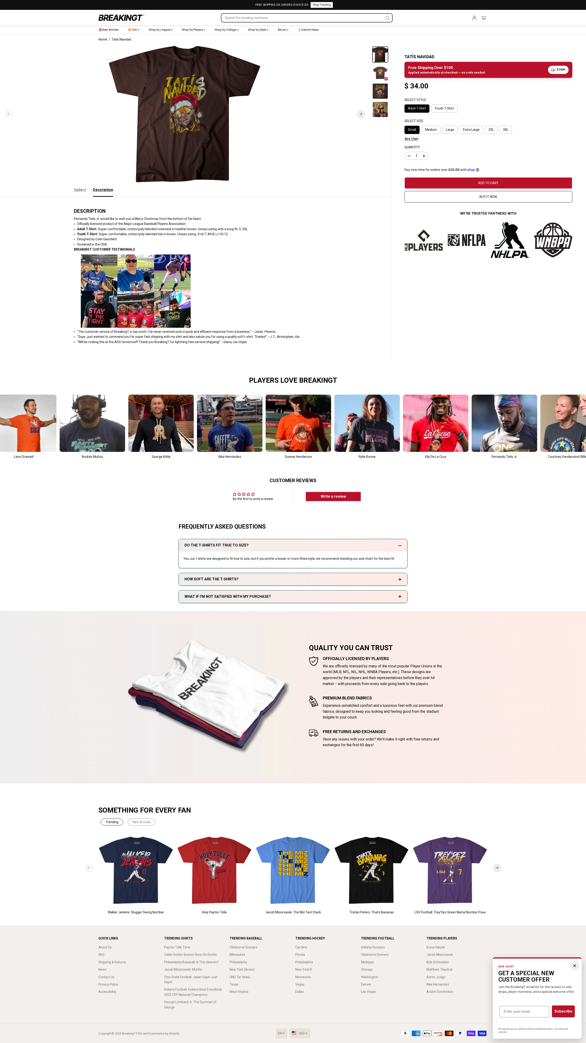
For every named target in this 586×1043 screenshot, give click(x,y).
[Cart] (483, 18)
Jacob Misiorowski (439, 954)
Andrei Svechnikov (439, 992)
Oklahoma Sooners (243, 947)
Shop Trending (322, 4)
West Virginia (239, 992)
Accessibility (107, 992)
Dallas (299, 992)
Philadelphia (238, 962)
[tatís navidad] (184, 114)
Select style (415, 100)
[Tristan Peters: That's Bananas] (372, 870)
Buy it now (488, 197)
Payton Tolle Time (177, 947)
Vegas (299, 984)
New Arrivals (142, 822)
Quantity (412, 147)
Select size (413, 121)
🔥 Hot (133, 29)
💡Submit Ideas (308, 29)
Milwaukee (237, 954)
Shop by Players (192, 29)
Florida (300, 954)
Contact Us (106, 977)
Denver (366, 984)
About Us (105, 947)
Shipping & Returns (112, 962)
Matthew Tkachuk (439, 969)
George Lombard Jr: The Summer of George (190, 1004)
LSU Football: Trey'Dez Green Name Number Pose (450, 912)
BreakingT (129, 1033)
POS (139, 1033)
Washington (369, 977)
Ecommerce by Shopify (164, 1033)
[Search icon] (388, 17)
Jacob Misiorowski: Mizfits (183, 969)
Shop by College (225, 29)
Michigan (367, 962)
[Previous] (8, 114)
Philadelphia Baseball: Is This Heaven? (191, 962)
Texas (234, 984)
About (282, 29)
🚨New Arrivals (108, 29)
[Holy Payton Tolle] (215, 870)
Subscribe (563, 1011)
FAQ (101, 954)
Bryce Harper (435, 947)
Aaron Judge (435, 977)
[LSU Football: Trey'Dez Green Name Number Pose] (450, 870)
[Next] (361, 114)
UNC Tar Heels (240, 977)
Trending (112, 822)
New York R (303, 969)
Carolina (301, 947)
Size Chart (411, 138)
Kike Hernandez (437, 984)
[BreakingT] (121, 17)
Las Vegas (368, 992)
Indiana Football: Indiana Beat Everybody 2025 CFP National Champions (193, 992)
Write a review (333, 496)
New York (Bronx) (242, 969)
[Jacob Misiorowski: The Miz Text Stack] (293, 870)
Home (102, 39)
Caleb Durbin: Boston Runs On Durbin (190, 954)
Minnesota (303, 977)
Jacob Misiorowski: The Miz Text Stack (293, 912)
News (102, 969)
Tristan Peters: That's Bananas (372, 912)
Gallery (80, 190)
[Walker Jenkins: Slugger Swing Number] (136, 870)
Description (103, 190)
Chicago (367, 969)
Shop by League (160, 29)
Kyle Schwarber (437, 962)
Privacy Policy (108, 984)
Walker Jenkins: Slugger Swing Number (136, 912)
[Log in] (474, 18)
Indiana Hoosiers (373, 947)
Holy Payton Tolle (214, 912)
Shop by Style (257, 29)
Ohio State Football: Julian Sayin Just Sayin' (190, 979)
